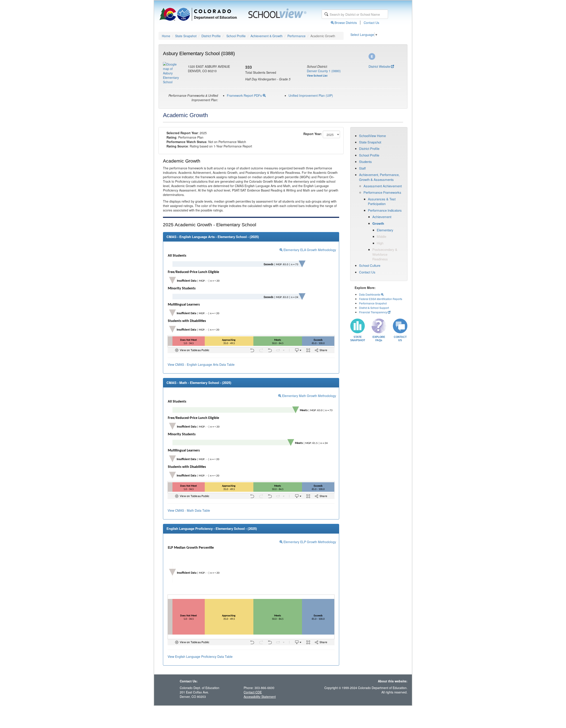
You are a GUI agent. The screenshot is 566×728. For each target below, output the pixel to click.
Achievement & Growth (266, 36)
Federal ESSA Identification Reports (380, 299)
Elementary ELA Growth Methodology (309, 250)
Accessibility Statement (260, 696)
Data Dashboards (370, 294)
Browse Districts (346, 22)
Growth (378, 223)
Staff (362, 168)
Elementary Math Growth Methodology (308, 395)
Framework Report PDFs (245, 95)
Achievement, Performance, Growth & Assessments (379, 177)
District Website (379, 66)
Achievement (381, 216)
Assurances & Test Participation (382, 201)
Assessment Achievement (382, 186)
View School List (317, 75)
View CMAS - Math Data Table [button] (189, 510)
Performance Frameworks (382, 192)
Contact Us (371, 22)
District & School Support (374, 308)
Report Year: (312, 134)
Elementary (385, 230)
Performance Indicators (385, 210)
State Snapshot (186, 36)
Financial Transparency (373, 312)
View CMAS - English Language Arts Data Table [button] (201, 364)
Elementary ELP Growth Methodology (309, 542)
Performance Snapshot (373, 303)
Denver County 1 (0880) (324, 71)
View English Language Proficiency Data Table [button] (200, 656)
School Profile (236, 36)
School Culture (369, 265)
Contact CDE (253, 692)
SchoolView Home (372, 135)
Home (166, 36)
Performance (296, 36)
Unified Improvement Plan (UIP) (311, 95)
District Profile (211, 36)
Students (365, 161)
